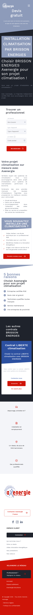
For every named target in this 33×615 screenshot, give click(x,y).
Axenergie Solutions (14, 587)
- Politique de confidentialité (11, 605)
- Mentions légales (8, 602)
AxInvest (10, 581)
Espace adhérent (12, 584)
